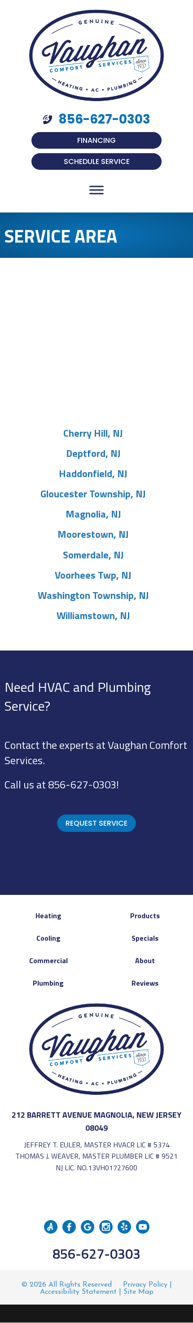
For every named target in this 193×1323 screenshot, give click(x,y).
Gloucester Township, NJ (93, 493)
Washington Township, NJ (93, 595)
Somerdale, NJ (93, 554)
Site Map (138, 1292)
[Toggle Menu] (96, 190)
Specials (145, 938)
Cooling (48, 938)
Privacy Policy (145, 1284)
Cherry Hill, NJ (93, 433)
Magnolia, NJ (93, 514)
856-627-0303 (82, 784)
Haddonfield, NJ (93, 473)
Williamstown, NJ (93, 615)
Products (145, 915)
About (145, 960)
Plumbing (48, 983)
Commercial (48, 960)
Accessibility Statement (78, 1292)
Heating (48, 915)
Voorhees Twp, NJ (93, 575)
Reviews (145, 983)
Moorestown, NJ (93, 534)
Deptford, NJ (93, 453)
